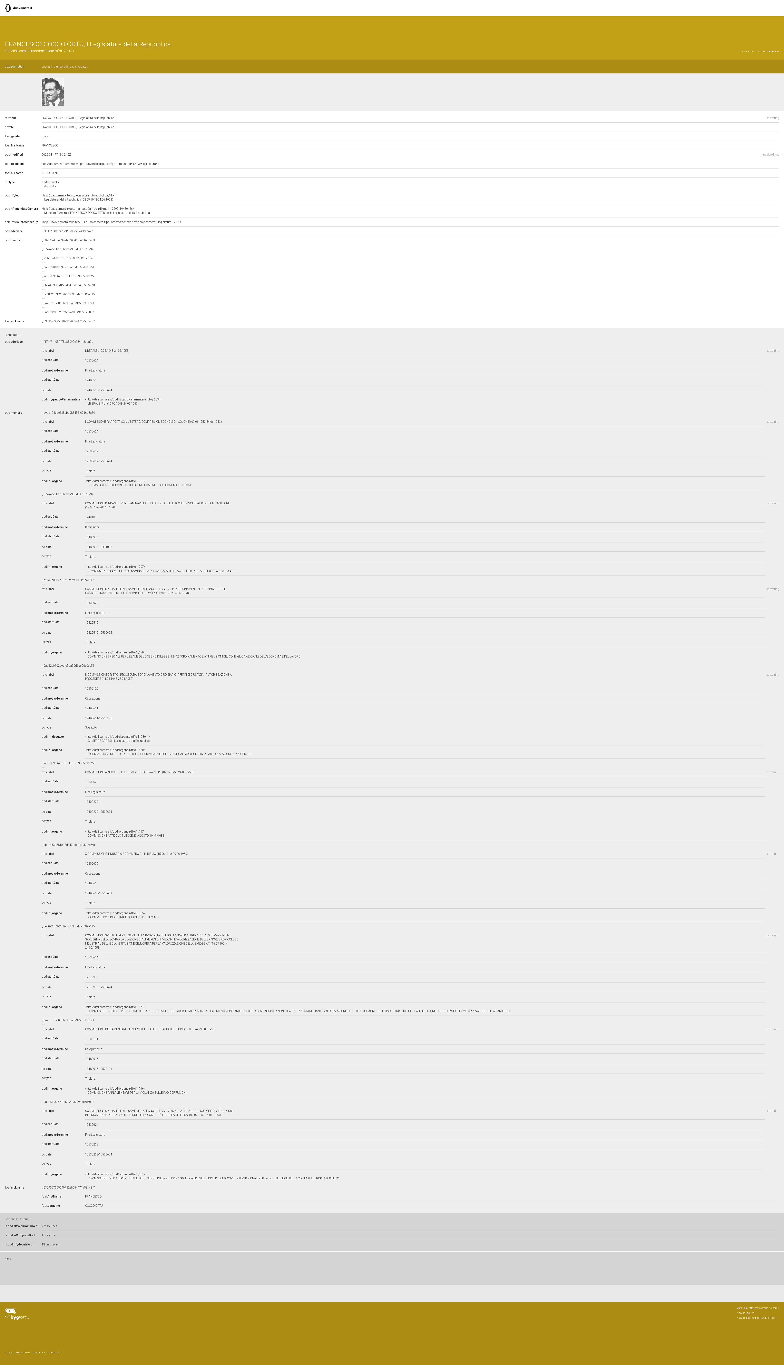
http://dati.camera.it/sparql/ (764, 1308)
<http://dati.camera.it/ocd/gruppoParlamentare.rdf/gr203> (122, 401)
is (21, 1226)
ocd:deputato (50, 184)
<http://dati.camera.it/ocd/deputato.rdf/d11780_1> (117, 738)
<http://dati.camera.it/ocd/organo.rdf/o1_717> (124, 833)
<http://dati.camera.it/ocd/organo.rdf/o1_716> (135, 1090)
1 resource (49, 1235)
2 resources (49, 1226)
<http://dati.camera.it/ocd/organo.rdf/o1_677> (298, 1009)
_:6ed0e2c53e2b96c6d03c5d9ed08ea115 (68, 294)
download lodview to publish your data (32, 1352)
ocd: (12, 195)
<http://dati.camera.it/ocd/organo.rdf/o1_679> (193, 654)
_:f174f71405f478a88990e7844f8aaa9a (67, 231)
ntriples (756, 1317)
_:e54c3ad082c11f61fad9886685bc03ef (68, 258)
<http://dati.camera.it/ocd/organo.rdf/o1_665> (122, 915)
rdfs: (11, 118)
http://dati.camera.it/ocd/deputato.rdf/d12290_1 (39, 51)
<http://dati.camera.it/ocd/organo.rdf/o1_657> (138, 483)
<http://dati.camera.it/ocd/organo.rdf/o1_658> (168, 752)
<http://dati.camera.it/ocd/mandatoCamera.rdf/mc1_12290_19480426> (96, 210)
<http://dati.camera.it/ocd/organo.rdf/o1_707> (159, 568)
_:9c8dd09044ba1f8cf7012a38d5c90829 (68, 276)
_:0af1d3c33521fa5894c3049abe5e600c (68, 312)
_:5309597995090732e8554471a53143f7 (68, 321)
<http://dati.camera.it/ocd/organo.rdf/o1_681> (212, 1176)
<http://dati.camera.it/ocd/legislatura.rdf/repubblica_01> (78, 197)
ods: (14, 154)
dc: (14, 66)
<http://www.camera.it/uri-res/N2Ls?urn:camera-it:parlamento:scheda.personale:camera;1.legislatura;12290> (112, 222)
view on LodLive (745, 1313)
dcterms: (21, 222)
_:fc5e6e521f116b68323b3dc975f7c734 (68, 249)
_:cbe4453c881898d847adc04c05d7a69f (68, 285)
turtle (763, 1317)
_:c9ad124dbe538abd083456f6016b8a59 (68, 240)
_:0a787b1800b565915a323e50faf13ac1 (68, 303)
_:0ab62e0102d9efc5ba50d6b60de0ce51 (68, 267)
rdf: (10, 182)
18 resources (50, 1244)
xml (748, 1317)
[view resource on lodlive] (777, 26)
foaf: (13, 136)
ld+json (771, 1317)
